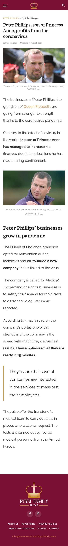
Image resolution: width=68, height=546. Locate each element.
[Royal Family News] (34, 5)
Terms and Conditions (21, 529)
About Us (13, 524)
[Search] (63, 5)
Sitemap (42, 529)
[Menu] (5, 5)
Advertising (28, 524)
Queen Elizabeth (37, 106)
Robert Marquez (32, 18)
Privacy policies (48, 524)
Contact (54, 529)
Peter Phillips (11, 18)
